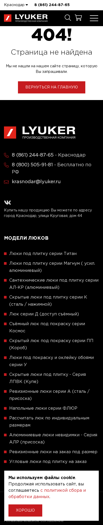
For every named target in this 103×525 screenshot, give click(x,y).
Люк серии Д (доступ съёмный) (44, 314)
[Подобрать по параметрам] (68, 18)
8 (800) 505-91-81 (32, 165)
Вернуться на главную (51, 87)
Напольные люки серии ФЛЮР (43, 408)
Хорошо (25, 510)
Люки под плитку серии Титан (43, 254)
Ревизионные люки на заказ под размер (53, 452)
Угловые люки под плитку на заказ (48, 462)
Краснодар (15, 5)
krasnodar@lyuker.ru (36, 182)
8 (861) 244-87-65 (52, 5)
